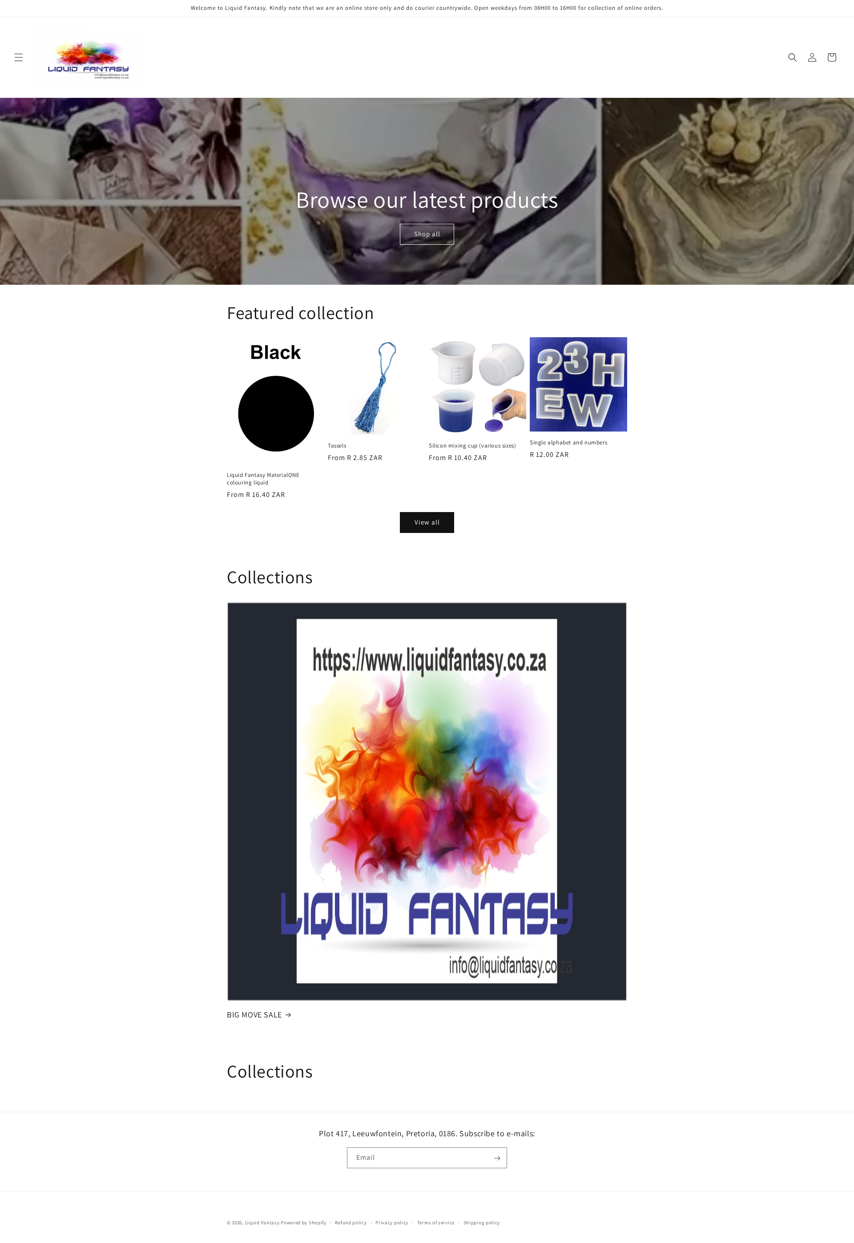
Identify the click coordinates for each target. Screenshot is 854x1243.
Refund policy (351, 1222)
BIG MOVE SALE (254, 1014)
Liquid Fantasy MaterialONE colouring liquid (263, 479)
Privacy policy (391, 1222)
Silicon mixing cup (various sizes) (472, 445)
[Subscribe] (497, 1158)
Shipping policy (481, 1222)
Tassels (337, 445)
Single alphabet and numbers (568, 442)
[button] (18, 57)
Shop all (427, 234)
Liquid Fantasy (262, 1222)
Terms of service (436, 1222)
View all (427, 522)
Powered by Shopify (303, 1222)
